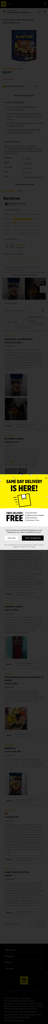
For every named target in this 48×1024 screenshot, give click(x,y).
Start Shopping (33, 538)
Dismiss (11, 538)
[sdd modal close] (46, 478)
